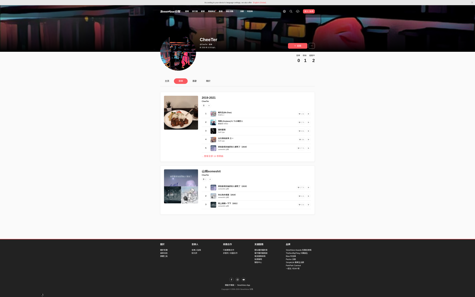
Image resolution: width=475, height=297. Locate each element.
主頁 (167, 81)
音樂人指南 (196, 250)
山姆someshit (211, 171)
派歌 (242, 11)
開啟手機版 (229, 285)
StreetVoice (170, 11)
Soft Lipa (221, 132)
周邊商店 (211, 11)
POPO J (221, 115)
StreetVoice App (243, 285)
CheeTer (205, 101)
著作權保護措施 (260, 253)
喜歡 (194, 81)
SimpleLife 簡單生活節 (295, 262)
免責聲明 (258, 259)
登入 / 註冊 (308, 11)
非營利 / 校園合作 (230, 253)
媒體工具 (164, 256)
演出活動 (229, 11)
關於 (208, 81)
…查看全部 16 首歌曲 (212, 156)
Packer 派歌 (291, 259)
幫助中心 (258, 262)
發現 (187, 11)
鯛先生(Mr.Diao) (225, 112)
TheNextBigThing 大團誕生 (297, 253)
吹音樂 (250, 11)
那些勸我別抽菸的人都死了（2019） (233, 147)
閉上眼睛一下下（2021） (228, 203)
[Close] (472, 2)
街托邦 (194, 253)
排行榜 (195, 11)
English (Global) (259, 2)
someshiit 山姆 (223, 149)
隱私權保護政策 (260, 250)
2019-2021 (209, 97)
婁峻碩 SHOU (223, 124)
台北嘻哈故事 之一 (225, 138)
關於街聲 (164, 250)
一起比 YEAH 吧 (292, 268)
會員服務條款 (260, 256)
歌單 (203, 11)
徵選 (221, 11)
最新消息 (164, 253)
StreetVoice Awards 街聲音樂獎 (298, 250)
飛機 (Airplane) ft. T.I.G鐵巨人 (230, 121)
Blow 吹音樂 (291, 256)
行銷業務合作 (228, 250)
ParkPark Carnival (293, 265)
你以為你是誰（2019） (227, 195)
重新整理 (222, 130)
